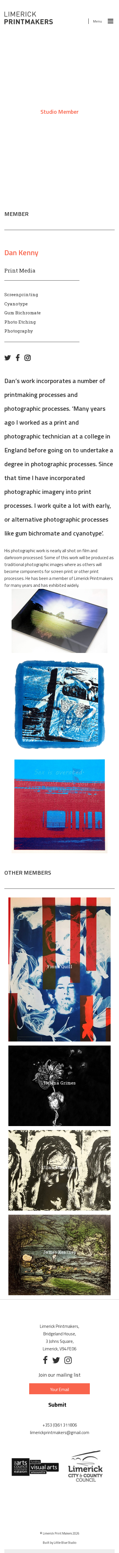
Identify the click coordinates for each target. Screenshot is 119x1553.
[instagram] (29, 357)
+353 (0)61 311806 (59, 1425)
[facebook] (19, 357)
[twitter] (9, 357)
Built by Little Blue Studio (59, 1542)
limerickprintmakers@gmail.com (59, 1432)
